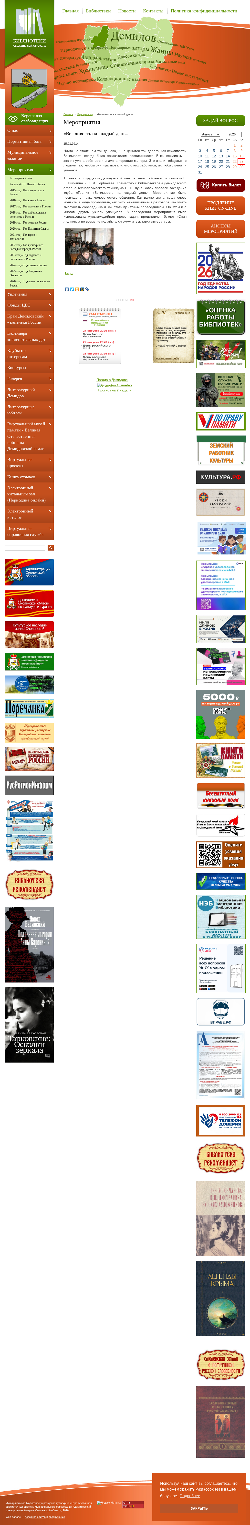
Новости (127, 10)
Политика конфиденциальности (204, 10)
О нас (12, 130)
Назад (68, 273)
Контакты (153, 10)
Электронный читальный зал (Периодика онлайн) (26, 493)
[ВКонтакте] (67, 289)
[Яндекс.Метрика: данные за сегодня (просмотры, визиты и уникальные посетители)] (109, 1503)
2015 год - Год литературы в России (27, 192)
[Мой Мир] (82, 289)
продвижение (57, 1516)
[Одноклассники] (77, 289)
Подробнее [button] (190, 1496)
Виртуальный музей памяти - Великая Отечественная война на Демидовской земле (26, 436)
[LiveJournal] (87, 289)
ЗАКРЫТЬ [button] (199, 1508)
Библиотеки (98, 10)
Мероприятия (85, 114)
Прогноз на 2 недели (114, 390)
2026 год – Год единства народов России (30, 283)
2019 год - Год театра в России (28, 222)
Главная (70, 10)
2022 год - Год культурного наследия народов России (26, 247)
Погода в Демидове (112, 380)
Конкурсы (16, 367)
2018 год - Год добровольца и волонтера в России (28, 214)
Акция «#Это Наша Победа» (27, 184)
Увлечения (17, 294)
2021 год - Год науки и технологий (23, 237)
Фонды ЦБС (18, 305)
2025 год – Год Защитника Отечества (26, 273)
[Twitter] (72, 289)
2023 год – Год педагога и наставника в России (25, 257)
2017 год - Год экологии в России (30, 206)
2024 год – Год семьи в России (28, 265)
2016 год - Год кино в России (27, 200)
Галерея (14, 378)
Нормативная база (24, 141)
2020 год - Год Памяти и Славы (29, 228)
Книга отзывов (21, 476)
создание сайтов (35, 1516)
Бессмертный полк (21, 178)
